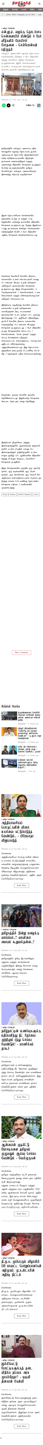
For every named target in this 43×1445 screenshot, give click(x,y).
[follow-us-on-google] (39, 105)
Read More (21, 885)
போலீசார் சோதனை (24, 494)
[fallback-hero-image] (9, 715)
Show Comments (21, 652)
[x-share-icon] (9, 107)
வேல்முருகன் (8, 1178)
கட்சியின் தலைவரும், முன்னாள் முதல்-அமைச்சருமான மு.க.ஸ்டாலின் (17, 1302)
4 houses (35, 494)
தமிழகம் (5, 10)
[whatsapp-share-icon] (4, 107)
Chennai (5, 494)
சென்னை (13, 494)
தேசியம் (15, 10)
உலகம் (24, 10)
